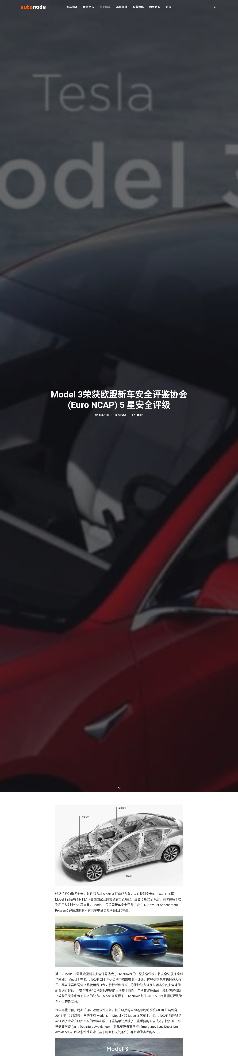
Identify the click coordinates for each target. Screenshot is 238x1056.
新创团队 (88, 7)
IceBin (140, 415)
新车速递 (72, 7)
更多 (168, 7)
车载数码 (138, 7)
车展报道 (121, 7)
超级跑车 (154, 7)
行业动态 (105, 7)
